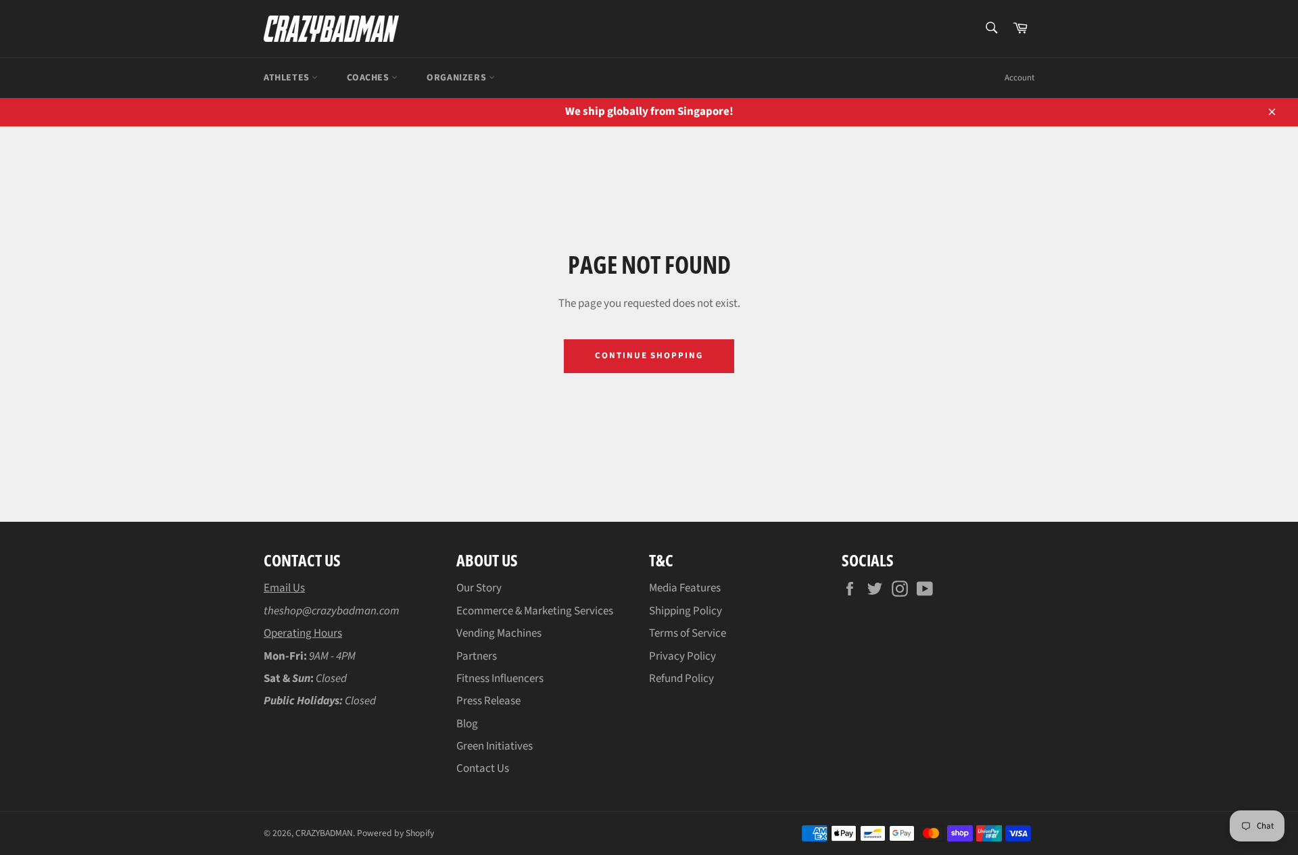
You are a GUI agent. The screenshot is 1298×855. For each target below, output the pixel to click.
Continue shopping (649, 355)
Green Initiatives (494, 746)
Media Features (685, 588)
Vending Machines (499, 633)
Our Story (479, 588)
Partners (476, 656)
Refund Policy (681, 678)
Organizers (458, 77)
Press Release (488, 701)
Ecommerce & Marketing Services (534, 611)
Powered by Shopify (395, 833)
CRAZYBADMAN (324, 833)
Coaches (369, 77)
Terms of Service (687, 633)
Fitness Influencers (500, 678)
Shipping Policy (685, 611)
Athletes (288, 77)
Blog (467, 724)
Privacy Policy (682, 656)
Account (1019, 78)
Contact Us (482, 768)
